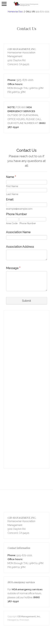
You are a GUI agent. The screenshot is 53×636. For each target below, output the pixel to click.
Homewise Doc (14, 11)
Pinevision (24, 620)
